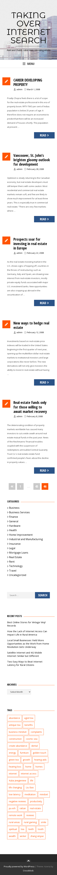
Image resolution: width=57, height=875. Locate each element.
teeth (31, 829)
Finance (13, 516)
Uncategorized (17, 575)
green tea (14, 759)
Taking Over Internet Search (28, 27)
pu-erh (12, 808)
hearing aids (40, 759)
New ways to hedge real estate (31, 325)
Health (13, 530)
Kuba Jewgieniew (17, 780)
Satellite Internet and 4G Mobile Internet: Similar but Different (24, 654)
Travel (12, 570)
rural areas (14, 822)
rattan (23, 808)
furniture (24, 752)
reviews (30, 815)
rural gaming (30, 822)
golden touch (39, 752)
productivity (36, 801)
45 (36, 486)
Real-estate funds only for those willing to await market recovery (30, 407)
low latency (14, 794)
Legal (12, 548)
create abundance (18, 745)
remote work (15, 815)
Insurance (15, 543)
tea (22, 829)
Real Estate (15, 557)
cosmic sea (31, 738)
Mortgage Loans (18, 552)
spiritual (13, 829)
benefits (29, 724)
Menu (31, 64)
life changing (15, 787)
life (31, 780)
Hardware (14, 525)
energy (12, 752)
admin (19, 89)
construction (15, 738)
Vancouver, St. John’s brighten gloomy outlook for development (31, 160)
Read (43, 135)
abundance (14, 717)
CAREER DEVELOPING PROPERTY (27, 82)
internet (13, 773)
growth (26, 759)
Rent (12, 561)
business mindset (18, 731)
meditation (30, 794)
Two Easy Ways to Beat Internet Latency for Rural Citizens (24, 663)
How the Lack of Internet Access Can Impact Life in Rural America (27, 633)
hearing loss (15, 766)
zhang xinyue (37, 836)
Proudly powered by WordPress (19, 866)
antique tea (14, 724)
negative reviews (17, 801)
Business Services (19, 512)
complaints (36, 731)
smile (43, 822)
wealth (12, 836)
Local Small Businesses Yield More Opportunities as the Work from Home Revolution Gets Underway (28, 643)
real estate (35, 808)
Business (14, 507)
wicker (23, 836)
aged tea (28, 717)
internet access (28, 773)
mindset (44, 794)
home (28, 766)
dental (34, 745)
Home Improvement (21, 534)
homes (39, 766)
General (13, 521)
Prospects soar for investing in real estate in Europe (30, 244)
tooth (41, 829)
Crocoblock (28, 870)
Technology (16, 566)
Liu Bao (30, 787)
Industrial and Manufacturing (26, 539)
